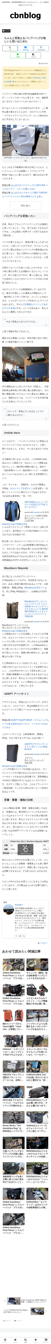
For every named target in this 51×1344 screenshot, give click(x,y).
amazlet (37, 512)
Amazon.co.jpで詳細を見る (14, 524)
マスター (19, 905)
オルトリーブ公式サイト (21, 488)
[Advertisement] (25, 1265)
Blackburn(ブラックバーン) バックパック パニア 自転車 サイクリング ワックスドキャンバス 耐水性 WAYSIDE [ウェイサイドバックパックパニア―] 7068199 (37, 608)
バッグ (7, 31)
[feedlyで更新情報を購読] (20, 936)
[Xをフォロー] (16, 936)
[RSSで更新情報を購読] (24, 936)
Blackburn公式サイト (35, 588)
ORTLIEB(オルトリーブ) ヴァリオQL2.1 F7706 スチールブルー (36, 504)
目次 (23, 205)
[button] (33, 55)
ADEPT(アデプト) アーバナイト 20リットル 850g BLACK (36, 746)
